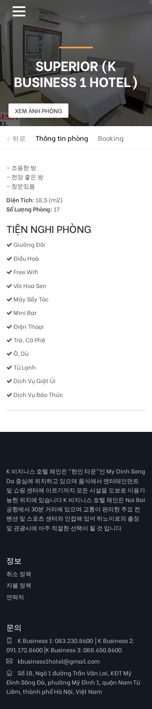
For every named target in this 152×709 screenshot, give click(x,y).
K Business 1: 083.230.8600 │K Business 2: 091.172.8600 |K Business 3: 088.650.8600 (70, 645)
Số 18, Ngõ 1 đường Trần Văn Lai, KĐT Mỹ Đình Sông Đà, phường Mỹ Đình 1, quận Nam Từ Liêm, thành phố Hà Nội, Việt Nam (73, 682)
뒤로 (18, 138)
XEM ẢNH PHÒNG (38, 110)
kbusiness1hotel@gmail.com (58, 660)
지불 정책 (18, 584)
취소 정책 (18, 573)
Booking (111, 138)
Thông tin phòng (61, 138)
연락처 (15, 596)
